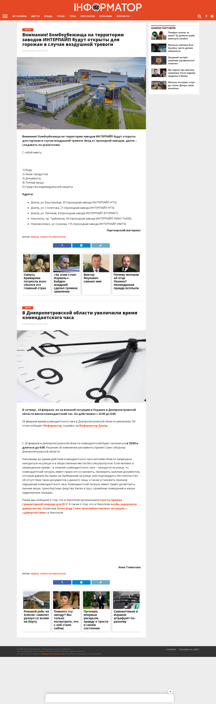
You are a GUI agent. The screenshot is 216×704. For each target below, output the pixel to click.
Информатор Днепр (93, 425)
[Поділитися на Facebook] (62, 244)
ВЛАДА (48, 16)
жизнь (35, 237)
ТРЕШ (72, 16)
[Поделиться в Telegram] (81, 244)
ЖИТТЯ (35, 16)
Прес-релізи (87, 16)
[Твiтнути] (100, 244)
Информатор (52, 425)
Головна (20, 16)
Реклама (106, 16)
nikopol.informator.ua (52, 654)
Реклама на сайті (189, 649)
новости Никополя (53, 237)
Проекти (123, 16)
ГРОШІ (61, 16)
